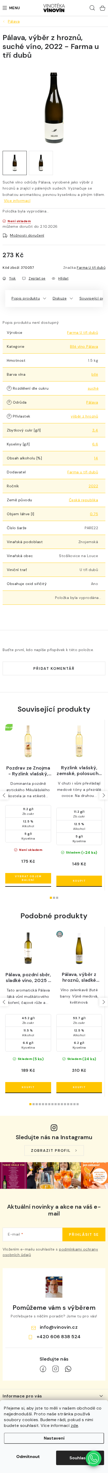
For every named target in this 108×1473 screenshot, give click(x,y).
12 (68, 1104)
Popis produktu (26, 298)
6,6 (95, 444)
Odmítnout (28, 1456)
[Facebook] (43, 1369)
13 (71, 1104)
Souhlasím (80, 1458)
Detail (28, 878)
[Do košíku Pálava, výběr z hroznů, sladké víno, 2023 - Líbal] (79, 1087)
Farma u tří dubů (82, 472)
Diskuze (60, 298)
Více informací (17, 200)
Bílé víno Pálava (84, 346)
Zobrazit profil (51, 1150)
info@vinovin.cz (59, 1327)
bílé (94, 374)
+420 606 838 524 (59, 1336)
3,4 (95, 430)
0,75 (94, 514)
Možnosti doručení (27, 235)
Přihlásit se (84, 1234)
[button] (93, 1458)
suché (93, 388)
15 (78, 1104)
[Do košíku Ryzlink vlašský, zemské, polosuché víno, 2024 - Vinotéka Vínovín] (79, 881)
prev (4, 795)
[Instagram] (55, 1369)
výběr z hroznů (84, 416)
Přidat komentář (54, 668)
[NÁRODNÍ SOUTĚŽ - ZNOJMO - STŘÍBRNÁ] (79, 948)
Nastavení (54, 1438)
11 (65, 1104)
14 (96, 458)
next (103, 795)
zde (74, 1425)
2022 (93, 486)
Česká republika (83, 500)
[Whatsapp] (68, 1369)
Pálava (92, 402)
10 (62, 1104)
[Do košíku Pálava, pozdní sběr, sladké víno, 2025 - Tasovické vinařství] (28, 1087)
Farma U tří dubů (91, 267)
